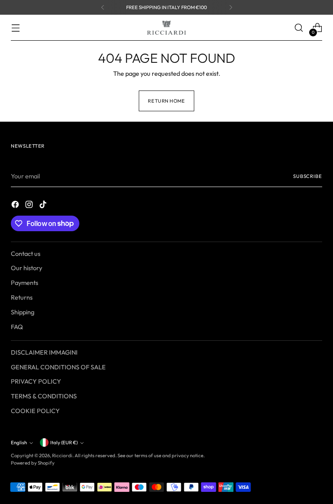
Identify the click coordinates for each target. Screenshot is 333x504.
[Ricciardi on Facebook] (16, 205)
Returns (22, 297)
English (19, 442)
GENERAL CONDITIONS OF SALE (58, 367)
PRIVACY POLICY (36, 381)
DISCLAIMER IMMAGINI (44, 352)
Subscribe (307, 176)
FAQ (17, 327)
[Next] (230, 7)
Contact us (25, 253)
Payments (24, 282)
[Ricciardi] (166, 28)
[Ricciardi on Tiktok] (44, 205)
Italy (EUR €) (64, 442)
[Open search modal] (299, 28)
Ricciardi (62, 455)
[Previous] (102, 7)
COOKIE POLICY (35, 411)
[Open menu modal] (15, 28)
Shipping (22, 312)
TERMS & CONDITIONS (44, 396)
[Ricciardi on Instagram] (30, 205)
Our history (26, 268)
